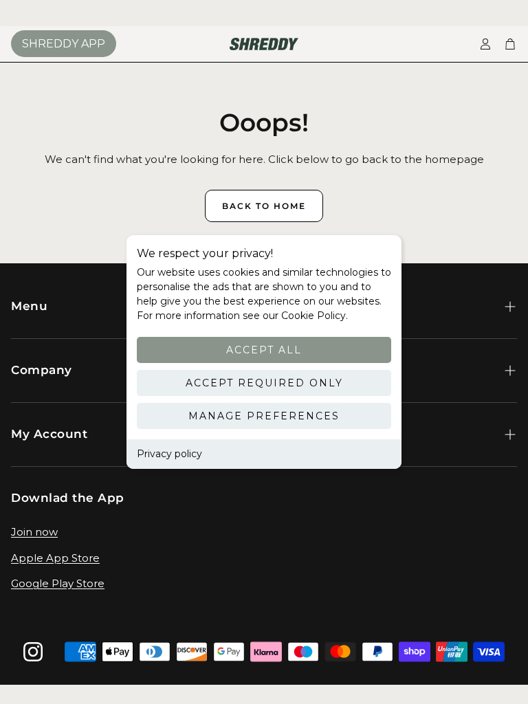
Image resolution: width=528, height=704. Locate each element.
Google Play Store (57, 583)
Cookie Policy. (313, 315)
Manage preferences (264, 416)
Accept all (264, 350)
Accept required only (264, 383)
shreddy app (63, 43)
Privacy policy (169, 454)
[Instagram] (33, 651)
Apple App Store (55, 557)
